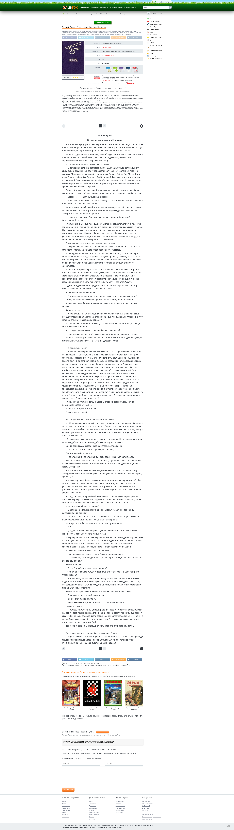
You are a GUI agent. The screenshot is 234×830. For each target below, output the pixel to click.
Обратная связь (147, 819)
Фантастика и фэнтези (156, 19)
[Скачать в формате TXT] (122, 72)
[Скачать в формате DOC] (129, 72)
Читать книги (84, 7)
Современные (120, 810)
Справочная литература (156, 48)
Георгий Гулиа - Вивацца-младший (113, 708)
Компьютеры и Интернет (156, 56)
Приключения (153, 34)
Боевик (64, 801)
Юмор (151, 53)
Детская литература (155, 37)
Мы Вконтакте (134, 37)
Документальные (154, 29)
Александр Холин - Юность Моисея (92, 708)
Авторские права (102, 23)
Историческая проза (108, 55)
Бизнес (152, 42)
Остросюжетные (120, 808)
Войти (156, 2)
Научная (91, 810)
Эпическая (92, 819)
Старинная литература (156, 50)
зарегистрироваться (83, 742)
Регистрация (166, 2)
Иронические (66, 806)
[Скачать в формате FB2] (109, 72)
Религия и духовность (156, 45)
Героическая (92, 803)
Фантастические (120, 806)
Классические (66, 810)
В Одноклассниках (119, 37)
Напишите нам (106, 80)
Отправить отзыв (68, 789)
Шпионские (65, 817)
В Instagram (101, 37)
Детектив (64, 803)
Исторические (66, 808)
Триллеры (65, 814)
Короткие (118, 803)
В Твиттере (85, 37)
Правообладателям (148, 814)
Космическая (93, 808)
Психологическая (94, 812)
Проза (151, 32)
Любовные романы (116, 7)
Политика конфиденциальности (151, 817)
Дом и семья (153, 40)
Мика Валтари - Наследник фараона (71, 708)
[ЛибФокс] (70, 7)
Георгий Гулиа (106, 47)
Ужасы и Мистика (94, 814)
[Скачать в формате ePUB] (115, 72)
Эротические (119, 812)
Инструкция (130, 83)
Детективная (92, 806)
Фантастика (130, 7)
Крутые (64, 812)
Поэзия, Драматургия (156, 58)
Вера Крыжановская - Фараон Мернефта (134, 708)
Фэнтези (91, 817)
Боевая (91, 801)
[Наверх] (229, 826)
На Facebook (69, 37)
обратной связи (116, 827)
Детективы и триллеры (98, 7)
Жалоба (97, 78)
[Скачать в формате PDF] (135, 72)
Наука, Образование (155, 26)
